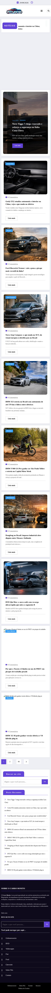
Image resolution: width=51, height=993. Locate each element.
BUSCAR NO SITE (7, 917)
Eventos (9, 431)
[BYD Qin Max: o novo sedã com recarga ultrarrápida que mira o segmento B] (25, 578)
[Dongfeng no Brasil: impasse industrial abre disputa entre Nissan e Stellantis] (25, 511)
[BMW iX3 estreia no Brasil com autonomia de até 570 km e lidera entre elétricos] (25, 378)
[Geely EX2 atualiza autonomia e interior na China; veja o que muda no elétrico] (25, 177)
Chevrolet (9, 965)
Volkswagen (10, 949)
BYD (8, 564)
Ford (7, 959)
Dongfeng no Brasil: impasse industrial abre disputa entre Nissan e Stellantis (23, 536)
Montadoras (10, 497)
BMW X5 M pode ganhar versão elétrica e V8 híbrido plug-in (24, 737)
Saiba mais (4, 913)
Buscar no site (13, 774)
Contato (8, 975)
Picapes (9, 230)
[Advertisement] (25, 61)
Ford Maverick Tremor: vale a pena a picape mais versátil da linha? (24, 269)
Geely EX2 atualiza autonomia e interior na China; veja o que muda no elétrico (23, 202)
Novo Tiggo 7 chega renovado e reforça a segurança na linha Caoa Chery (27, 127)
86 (19, 761)
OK (45, 781)
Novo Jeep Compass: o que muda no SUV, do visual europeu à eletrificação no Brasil (24, 336)
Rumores (9, 698)
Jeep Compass (11, 297)
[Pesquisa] (49, 11)
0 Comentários (13, 197)
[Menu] (41, 11)
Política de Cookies (24, 988)
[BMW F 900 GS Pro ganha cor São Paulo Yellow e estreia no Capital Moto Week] (25, 444)
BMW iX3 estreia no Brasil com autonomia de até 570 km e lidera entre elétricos (24, 403)
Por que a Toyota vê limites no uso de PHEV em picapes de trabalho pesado (25, 670)
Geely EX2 (10, 163)
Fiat (7, 954)
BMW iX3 (10, 364)
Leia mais (17, 145)
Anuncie (38, 985)
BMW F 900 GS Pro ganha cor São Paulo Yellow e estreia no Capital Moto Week (25, 470)
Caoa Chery (15, 120)
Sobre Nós (9, 970)
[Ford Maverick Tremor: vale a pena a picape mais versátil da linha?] (25, 244)
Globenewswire (11, 938)
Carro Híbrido (11, 631)
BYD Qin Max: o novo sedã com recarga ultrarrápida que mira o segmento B (22, 603)
